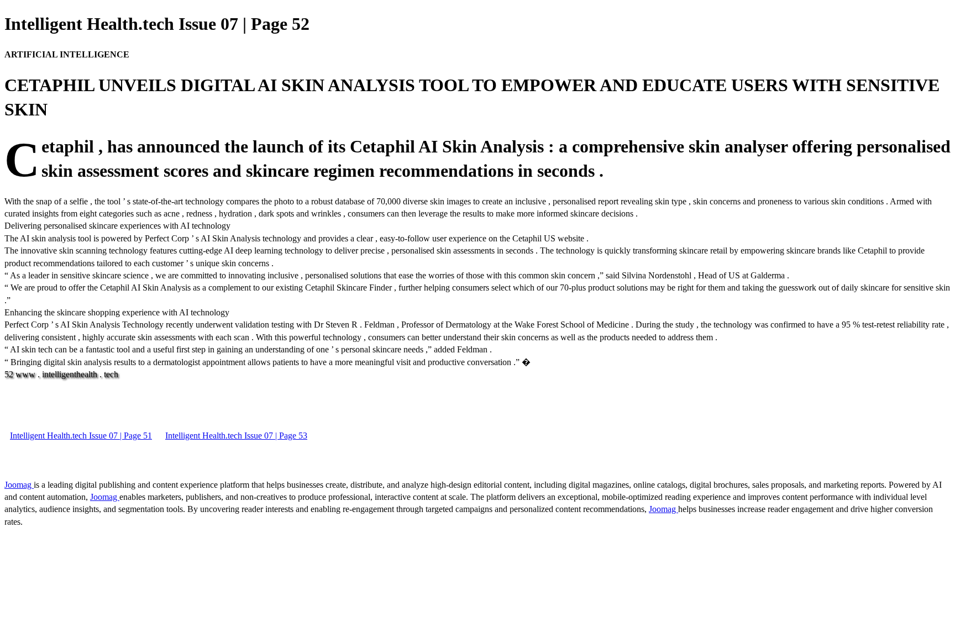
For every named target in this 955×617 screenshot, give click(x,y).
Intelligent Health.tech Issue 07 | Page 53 (236, 435)
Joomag (19, 484)
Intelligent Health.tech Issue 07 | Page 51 (81, 435)
